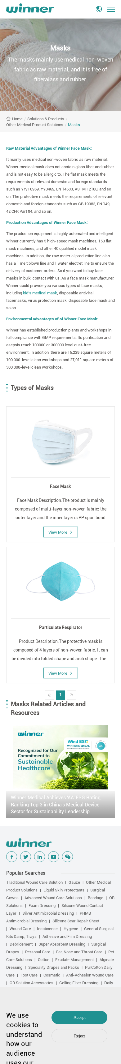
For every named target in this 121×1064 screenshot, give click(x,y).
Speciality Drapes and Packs (53, 967)
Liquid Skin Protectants (63, 890)
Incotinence (47, 928)
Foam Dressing (42, 905)
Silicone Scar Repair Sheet (75, 921)
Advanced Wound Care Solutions (53, 897)
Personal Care (37, 952)
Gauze (74, 882)
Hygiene (71, 928)
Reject (79, 1036)
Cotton (43, 959)
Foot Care (29, 975)
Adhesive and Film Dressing (67, 936)
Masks (74, 124)
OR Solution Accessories (31, 983)
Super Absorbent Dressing (61, 944)
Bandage (95, 897)
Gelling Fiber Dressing (78, 983)
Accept (80, 1017)
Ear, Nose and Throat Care (79, 952)
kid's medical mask (40, 293)
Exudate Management (74, 959)
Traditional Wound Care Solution (34, 882)
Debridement (21, 944)
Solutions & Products (45, 119)
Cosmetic (51, 975)
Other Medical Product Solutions (34, 124)
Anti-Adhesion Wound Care (90, 975)
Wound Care (20, 928)
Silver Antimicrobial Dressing (48, 913)
